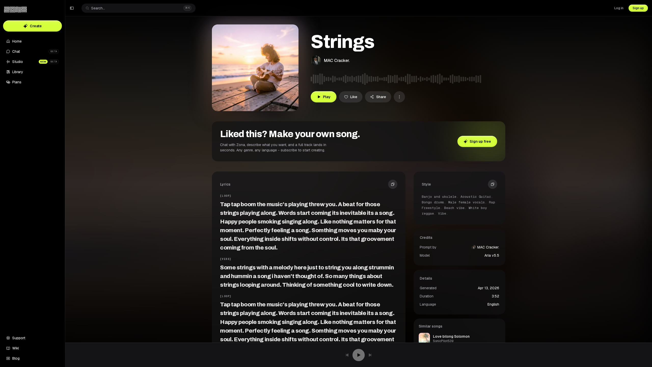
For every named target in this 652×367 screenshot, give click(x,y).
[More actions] (399, 96)
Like (353, 97)
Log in (618, 8)
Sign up (638, 8)
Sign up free (480, 141)
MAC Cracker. (337, 60)
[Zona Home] (15, 10)
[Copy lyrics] (392, 184)
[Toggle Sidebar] (65, 183)
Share (381, 97)
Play (326, 97)
